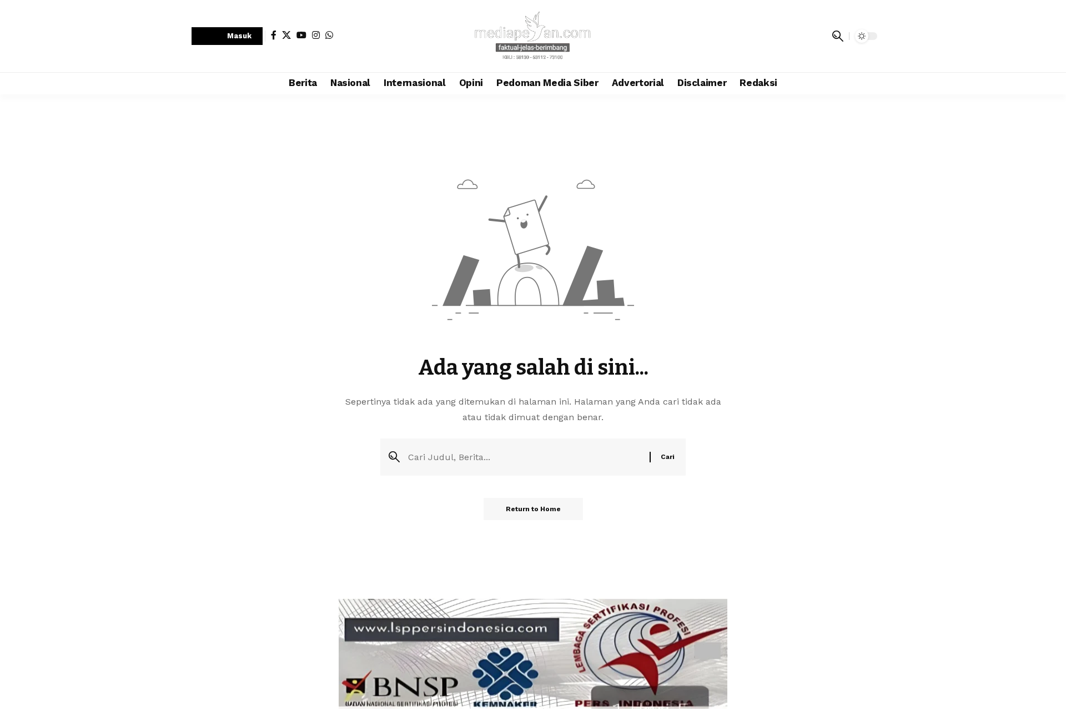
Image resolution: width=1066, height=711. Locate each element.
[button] (227, 36)
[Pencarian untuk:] (525, 457)
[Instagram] (316, 35)
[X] (286, 35)
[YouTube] (301, 35)
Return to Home (533, 509)
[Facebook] (273, 35)
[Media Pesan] (533, 36)
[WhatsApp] (329, 35)
